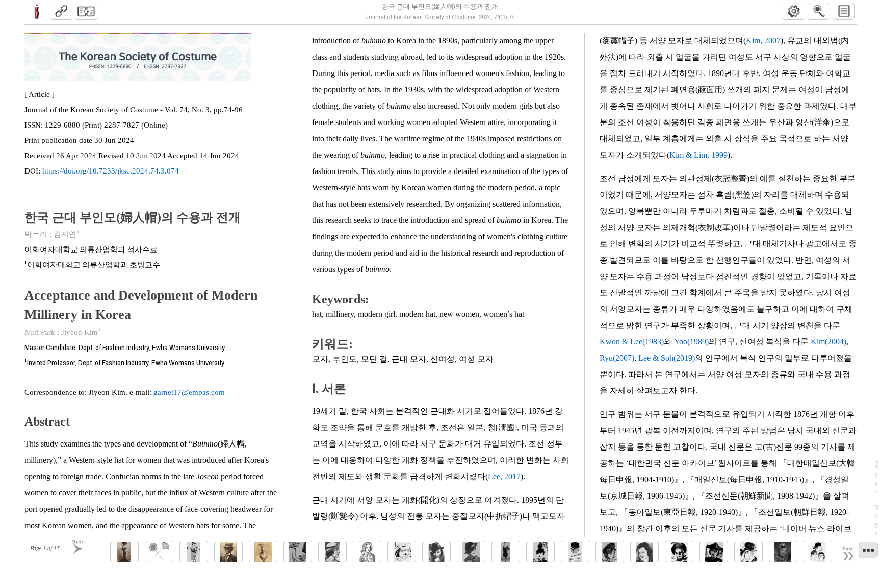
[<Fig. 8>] (367, 552)
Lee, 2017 (504, 476)
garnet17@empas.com (189, 392)
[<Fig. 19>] (748, 552)
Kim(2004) (828, 341)
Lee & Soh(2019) (666, 358)
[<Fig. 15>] (609, 552)
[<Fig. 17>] (679, 552)
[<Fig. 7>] (332, 552)
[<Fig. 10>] (436, 552)
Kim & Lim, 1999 (698, 155)
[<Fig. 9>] (401, 552)
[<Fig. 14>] (575, 552)
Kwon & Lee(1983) (632, 341)
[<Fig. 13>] (540, 552)
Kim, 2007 (763, 40)
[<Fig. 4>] (228, 552)
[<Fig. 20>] (783, 552)
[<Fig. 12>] (505, 552)
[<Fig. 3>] (193, 552)
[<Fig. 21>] (818, 552)
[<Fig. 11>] (471, 552)
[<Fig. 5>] (263, 552)
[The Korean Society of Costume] (36, 11)
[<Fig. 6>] (297, 552)
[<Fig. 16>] (644, 552)
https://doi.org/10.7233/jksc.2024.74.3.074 (110, 171)
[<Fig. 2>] (159, 552)
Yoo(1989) (691, 341)
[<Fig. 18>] (713, 552)
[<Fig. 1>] (124, 552)
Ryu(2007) (617, 358)
